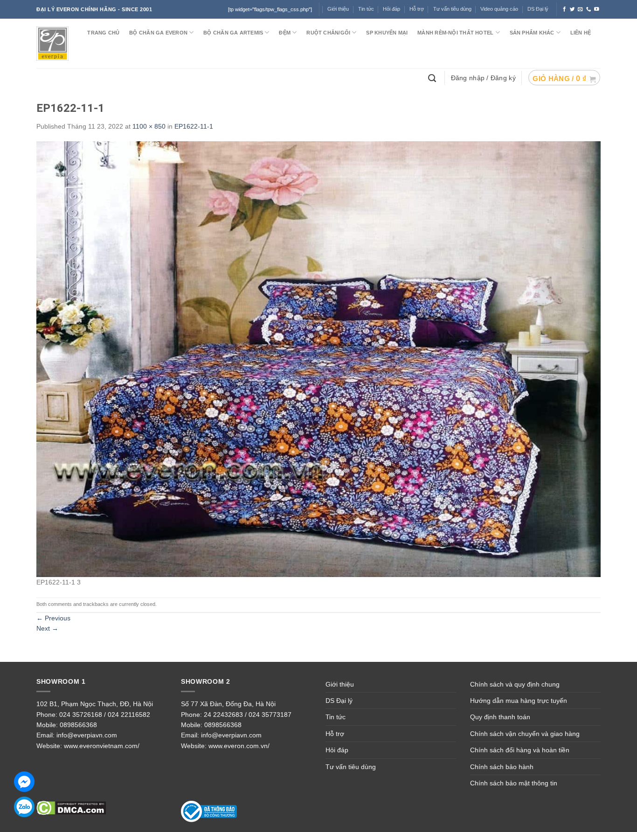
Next (47, 628)
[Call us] (588, 9)
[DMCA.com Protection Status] (71, 807)
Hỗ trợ (416, 9)
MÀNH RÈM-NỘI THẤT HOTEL (455, 32)
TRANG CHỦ (103, 32)
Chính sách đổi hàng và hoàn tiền (519, 750)
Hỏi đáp (336, 750)
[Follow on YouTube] (596, 9)
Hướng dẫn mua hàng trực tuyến (518, 700)
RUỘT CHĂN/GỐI (328, 32)
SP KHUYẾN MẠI (387, 32)
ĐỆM (285, 32)
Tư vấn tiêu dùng (452, 9)
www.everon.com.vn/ (239, 745)
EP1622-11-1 (193, 126)
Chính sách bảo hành (501, 766)
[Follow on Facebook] (564, 9)
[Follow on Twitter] (572, 9)
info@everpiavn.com (86, 735)
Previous (53, 618)
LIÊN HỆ (580, 32)
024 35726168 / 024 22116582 (104, 714)
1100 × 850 (149, 126)
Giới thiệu (339, 684)
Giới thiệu (338, 9)
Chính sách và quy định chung (515, 684)
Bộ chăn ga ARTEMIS (233, 32)
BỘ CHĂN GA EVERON (158, 32)
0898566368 (78, 725)
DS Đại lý (537, 9)
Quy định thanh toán (500, 717)
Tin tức (366, 9)
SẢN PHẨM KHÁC (532, 32)
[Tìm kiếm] (433, 77)
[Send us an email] (580, 9)
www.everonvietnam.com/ (101, 745)
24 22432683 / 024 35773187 (247, 714)
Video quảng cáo (499, 9)
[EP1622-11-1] (318, 358)
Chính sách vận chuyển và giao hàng (525, 733)
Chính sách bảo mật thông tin (513, 783)
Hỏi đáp (391, 9)
